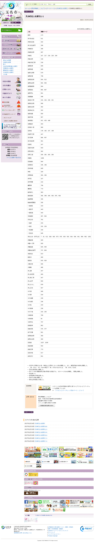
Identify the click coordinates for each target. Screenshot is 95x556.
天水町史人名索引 (8, 72)
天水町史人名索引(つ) (41, 441)
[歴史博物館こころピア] (38, 8)
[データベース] (50, 8)
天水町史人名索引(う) (41, 438)
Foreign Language (53, 535)
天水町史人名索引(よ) (41, 429)
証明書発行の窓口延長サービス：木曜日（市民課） (61, 527)
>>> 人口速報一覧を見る (14, 157)
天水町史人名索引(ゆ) (41, 426)
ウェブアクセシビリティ (54, 534)
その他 (5, 74)
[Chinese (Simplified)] (14, 25)
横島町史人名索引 (8, 70)
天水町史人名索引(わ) (41, 435)
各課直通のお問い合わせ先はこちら (23, 533)
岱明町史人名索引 (8, 68)
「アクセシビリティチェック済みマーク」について (69, 390)
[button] (87, 529)
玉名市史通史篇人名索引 (10, 66)
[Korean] (18, 25)
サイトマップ (51, 532)
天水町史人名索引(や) (41, 432)
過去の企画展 (7, 60)
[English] (10, 25)
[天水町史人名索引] (62, 8)
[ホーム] (27, 8)
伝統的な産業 (7, 62)
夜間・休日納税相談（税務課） (56, 529)
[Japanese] (5, 25)
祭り (4, 64)
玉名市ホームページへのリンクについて (58, 530)
